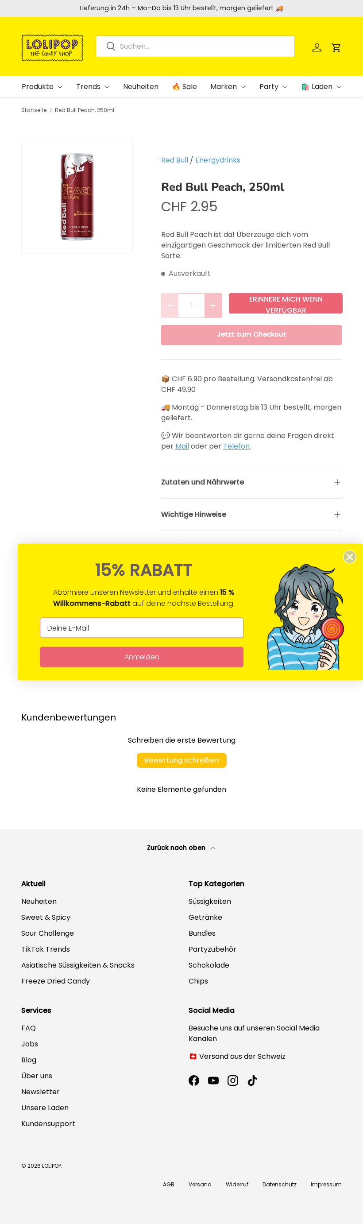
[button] (336, 48)
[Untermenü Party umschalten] (284, 86)
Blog (28, 1060)
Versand (200, 1184)
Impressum (326, 1184)
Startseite (33, 110)
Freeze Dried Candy (55, 981)
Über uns (36, 1076)
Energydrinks (217, 160)
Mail (182, 446)
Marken (223, 86)
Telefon (236, 446)
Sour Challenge (47, 933)
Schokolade (209, 965)
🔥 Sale (184, 86)
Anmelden (141, 657)
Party (268, 86)
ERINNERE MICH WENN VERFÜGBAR (286, 304)
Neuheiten (140, 86)
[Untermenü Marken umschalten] (243, 86)
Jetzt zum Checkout (251, 334)
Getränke (205, 917)
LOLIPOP (51, 1166)
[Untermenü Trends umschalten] (106, 86)
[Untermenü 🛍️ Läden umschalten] (338, 86)
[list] (77, 196)
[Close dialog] (349, 557)
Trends (88, 86)
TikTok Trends (45, 949)
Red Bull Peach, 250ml (84, 110)
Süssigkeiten (210, 901)
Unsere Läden (45, 1108)
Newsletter (40, 1092)
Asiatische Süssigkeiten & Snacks (78, 965)
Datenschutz (280, 1184)
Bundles (202, 933)
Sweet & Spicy (45, 917)
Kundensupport (48, 1124)
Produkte (38, 86)
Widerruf (237, 1184)
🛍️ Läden (316, 86)
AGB (168, 1184)
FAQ (28, 1028)
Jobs (29, 1044)
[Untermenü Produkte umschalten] (59, 86)
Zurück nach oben (177, 847)
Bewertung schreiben (181, 760)
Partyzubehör (212, 949)
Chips (198, 981)
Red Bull (174, 160)
